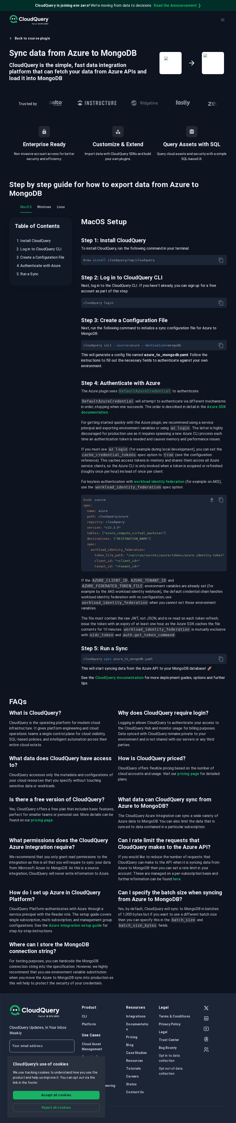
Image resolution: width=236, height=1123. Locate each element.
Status (131, 1084)
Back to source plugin (32, 38)
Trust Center (169, 1040)
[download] (211, 500)
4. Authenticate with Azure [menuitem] (39, 265)
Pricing (131, 1037)
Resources (134, 1060)
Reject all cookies (56, 1107)
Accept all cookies (56, 1095)
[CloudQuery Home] (29, 20)
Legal (163, 1032)
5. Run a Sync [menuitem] (27, 274)
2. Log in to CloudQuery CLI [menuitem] (39, 249)
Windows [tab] (44, 207)
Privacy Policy (169, 1024)
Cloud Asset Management (92, 1046)
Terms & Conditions (174, 1016)
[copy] (221, 260)
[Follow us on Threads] (206, 1040)
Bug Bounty (168, 1048)
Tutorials (133, 1068)
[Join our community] (206, 1050)
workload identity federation (159, 481)
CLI (84, 1016)
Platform (89, 1024)
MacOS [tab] (26, 207)
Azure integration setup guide (75, 925)
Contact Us (135, 1092)
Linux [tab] (61, 207)
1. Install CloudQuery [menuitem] (34, 241)
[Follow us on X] (206, 1008)
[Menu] (222, 20)
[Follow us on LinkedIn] (206, 1019)
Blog (129, 1045)
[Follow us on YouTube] (206, 1029)
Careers (132, 1076)
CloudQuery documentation (119, 677)
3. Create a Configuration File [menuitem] (41, 257)
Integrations (136, 1016)
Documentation (137, 1026)
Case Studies (136, 1053)
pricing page (188, 774)
